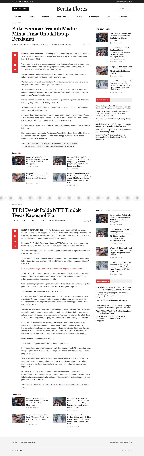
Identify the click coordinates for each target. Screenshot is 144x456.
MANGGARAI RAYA (28, 146)
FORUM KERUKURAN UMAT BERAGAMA (64, 143)
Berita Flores (72, 8)
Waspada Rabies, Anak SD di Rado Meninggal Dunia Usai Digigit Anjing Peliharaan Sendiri (113, 107)
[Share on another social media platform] (15, 70)
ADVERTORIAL (123, 17)
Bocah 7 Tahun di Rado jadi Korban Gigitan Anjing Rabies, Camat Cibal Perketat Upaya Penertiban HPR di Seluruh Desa (79, 178)
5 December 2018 (38, 221)
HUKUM (31, 17)
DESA (108, 17)
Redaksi (14, 1)
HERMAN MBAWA (56, 384)
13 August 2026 (32, 183)
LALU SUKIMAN (69, 384)
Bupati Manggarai (32, 143)
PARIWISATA (94, 17)
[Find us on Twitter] (125, 450)
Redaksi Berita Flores (21, 44)
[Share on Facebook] (15, 54)
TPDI (23, 388)
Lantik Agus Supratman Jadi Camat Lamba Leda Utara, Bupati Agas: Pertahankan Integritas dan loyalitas (112, 113)
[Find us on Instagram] (131, 450)
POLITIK (18, 17)
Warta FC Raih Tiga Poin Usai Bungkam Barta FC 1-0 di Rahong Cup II (113, 131)
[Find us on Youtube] (128, 450)
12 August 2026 (73, 185)
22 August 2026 (32, 166)
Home (14, 23)
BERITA (19, 23)
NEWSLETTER (21, 8)
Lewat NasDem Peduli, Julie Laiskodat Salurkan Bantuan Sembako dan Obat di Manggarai (111, 137)
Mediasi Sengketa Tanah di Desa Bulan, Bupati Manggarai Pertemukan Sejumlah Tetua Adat (113, 125)
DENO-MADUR (45, 143)
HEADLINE (56, 44)
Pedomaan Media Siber (25, 1)
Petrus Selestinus (82, 384)
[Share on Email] (15, 64)
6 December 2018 (38, 44)
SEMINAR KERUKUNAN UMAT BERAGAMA (50, 146)
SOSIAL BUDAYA (63, 17)
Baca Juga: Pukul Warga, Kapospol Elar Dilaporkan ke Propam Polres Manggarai (51, 269)
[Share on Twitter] (15, 59)
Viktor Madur (69, 146)
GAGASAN (45, 17)
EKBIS (79, 17)
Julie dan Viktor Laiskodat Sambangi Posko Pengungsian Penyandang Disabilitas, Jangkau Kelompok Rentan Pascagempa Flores (79, 161)
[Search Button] (130, 9)
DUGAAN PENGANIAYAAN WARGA (37, 384)
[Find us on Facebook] (122, 450)
